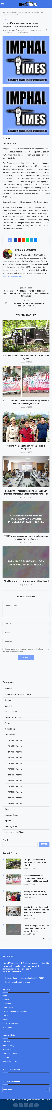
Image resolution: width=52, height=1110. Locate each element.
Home (5, 12)
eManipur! (46, 1100)
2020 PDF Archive (15, 769)
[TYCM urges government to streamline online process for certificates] (26, 517)
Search (5, 840)
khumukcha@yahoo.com (13, 276)
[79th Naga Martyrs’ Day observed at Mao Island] (26, 562)
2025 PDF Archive (15, 798)
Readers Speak (11, 815)
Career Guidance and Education (18, 694)
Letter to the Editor (13, 717)
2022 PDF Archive (15, 780)
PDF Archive (10, 734)
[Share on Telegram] (31, 240)
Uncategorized (11, 826)
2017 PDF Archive (15, 752)
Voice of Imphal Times (14, 832)
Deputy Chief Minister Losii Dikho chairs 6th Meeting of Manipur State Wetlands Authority (36, 911)
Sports (8, 821)
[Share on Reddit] (23, 240)
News (7, 723)
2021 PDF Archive (15, 775)
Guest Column (11, 712)
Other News (10, 729)
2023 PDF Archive (15, 786)
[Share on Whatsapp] (27, 240)
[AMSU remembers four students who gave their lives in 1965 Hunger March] (26, 381)
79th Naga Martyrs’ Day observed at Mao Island (26, 581)
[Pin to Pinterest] (19, 240)
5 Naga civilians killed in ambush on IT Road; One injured (34, 862)
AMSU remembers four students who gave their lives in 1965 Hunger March (35, 878)
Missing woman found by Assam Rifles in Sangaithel (35, 893)
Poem (7, 809)
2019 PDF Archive (15, 763)
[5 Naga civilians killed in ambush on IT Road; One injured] (26, 336)
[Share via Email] (35, 240)
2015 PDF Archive (15, 740)
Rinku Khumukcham (19, 30)
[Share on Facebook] (15, 240)
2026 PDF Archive (15, 803)
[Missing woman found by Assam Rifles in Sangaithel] (26, 426)
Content (8, 700)
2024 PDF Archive (15, 792)
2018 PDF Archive (15, 757)
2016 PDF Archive (15, 746)
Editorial (8, 706)
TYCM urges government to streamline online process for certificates (36, 928)
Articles (8, 689)
